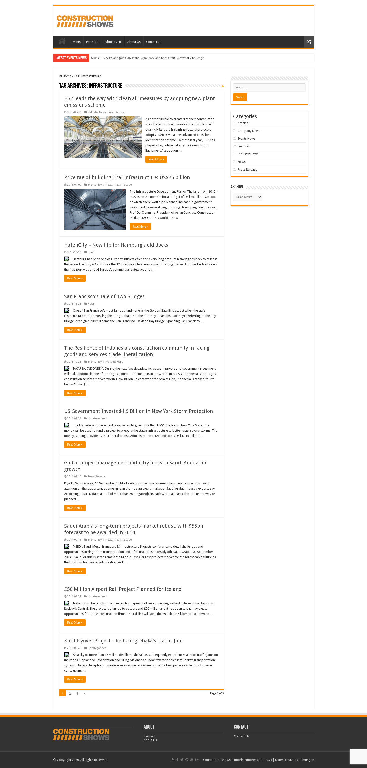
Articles (243, 123)
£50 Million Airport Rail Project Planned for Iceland (123, 589)
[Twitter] (182, 760)
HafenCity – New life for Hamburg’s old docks (116, 245)
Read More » (156, 159)
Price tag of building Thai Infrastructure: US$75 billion (127, 177)
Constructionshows (217, 760)
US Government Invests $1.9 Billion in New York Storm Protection (138, 411)
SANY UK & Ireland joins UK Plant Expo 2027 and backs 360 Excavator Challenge (147, 58)
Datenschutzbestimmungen (294, 760)
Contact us (153, 42)
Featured (244, 146)
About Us (134, 42)
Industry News (97, 112)
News (108, 184)
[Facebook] (177, 760)
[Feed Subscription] (222, 86)
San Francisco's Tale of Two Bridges (104, 297)
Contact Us (241, 736)
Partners (92, 42)
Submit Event (113, 42)
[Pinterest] (187, 760)
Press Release (116, 112)
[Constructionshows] (85, 20)
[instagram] (197, 760)
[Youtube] (192, 760)
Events (76, 42)
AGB (269, 760)
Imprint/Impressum (248, 760)
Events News (96, 184)
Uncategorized (97, 418)
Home (62, 41)
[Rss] (173, 760)
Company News (249, 131)
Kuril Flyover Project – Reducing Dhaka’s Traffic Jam (123, 641)
